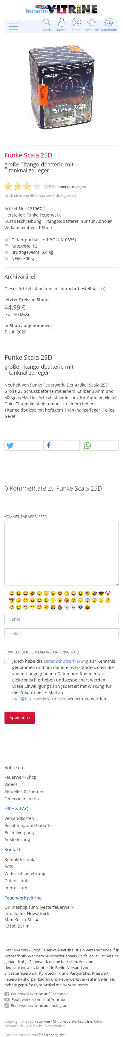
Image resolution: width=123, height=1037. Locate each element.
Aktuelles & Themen (24, 791)
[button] (23, 446)
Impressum (15, 888)
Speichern (20, 717)
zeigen (80, 186)
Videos (11, 784)
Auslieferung (17, 839)
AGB (8, 866)
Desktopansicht (51, 1034)
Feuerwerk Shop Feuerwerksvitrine (63, 1021)
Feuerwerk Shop (20, 777)
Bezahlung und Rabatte (28, 825)
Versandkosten (19, 818)
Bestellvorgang (19, 832)
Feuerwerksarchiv (22, 798)
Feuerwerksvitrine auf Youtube (38, 999)
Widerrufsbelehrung (24, 873)
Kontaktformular (20, 859)
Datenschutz (17, 880)
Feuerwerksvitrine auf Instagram (39, 1005)
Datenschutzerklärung (66, 661)
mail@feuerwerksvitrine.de (39, 698)
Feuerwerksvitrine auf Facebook (39, 993)
